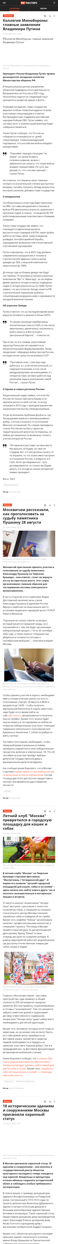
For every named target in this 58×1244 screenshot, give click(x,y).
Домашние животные (25, 1081)
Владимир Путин (11, 485)
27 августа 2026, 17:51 (12, 1123)
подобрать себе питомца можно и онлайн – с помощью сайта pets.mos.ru (28, 1072)
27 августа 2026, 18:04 (12, 833)
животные (8, 1081)
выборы (7, 791)
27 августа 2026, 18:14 (12, 527)
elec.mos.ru (14, 715)
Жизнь (43, 8)
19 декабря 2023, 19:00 (12, 34)
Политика (15, 8)
